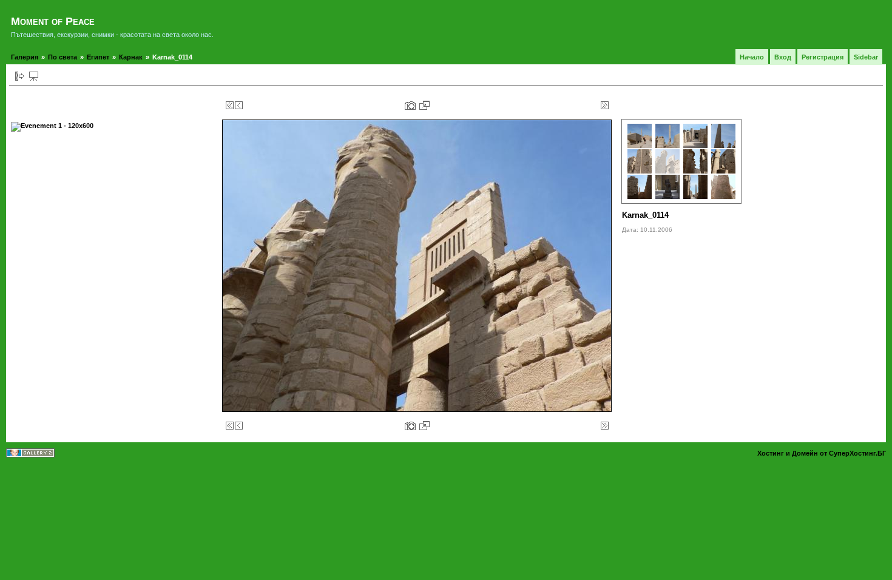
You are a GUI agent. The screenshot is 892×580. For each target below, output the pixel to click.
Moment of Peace (53, 21)
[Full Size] (424, 105)
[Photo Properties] (410, 105)
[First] (229, 105)
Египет (98, 57)
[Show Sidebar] (19, 76)
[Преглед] (33, 76)
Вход (782, 57)
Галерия (24, 57)
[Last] (604, 105)
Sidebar (866, 57)
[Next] (595, 105)
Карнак (131, 57)
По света (62, 57)
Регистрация (822, 57)
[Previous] (238, 105)
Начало (752, 57)
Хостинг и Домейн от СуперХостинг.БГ (821, 453)
